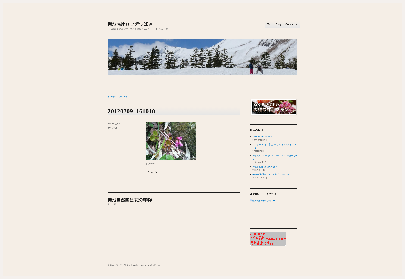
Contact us (291, 24)
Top (269, 24)
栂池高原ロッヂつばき (130, 23)
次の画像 (123, 96)
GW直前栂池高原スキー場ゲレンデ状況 (270, 174)
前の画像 (112, 96)
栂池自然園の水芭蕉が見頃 (264, 166)
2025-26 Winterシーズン (263, 137)
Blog (278, 24)
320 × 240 (112, 128)
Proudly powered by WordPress (145, 265)
